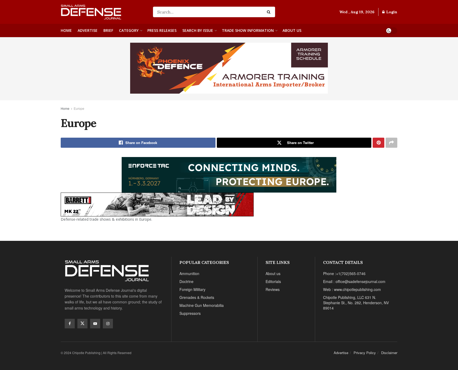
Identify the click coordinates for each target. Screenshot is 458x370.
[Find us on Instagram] (108, 323)
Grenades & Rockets (196, 297)
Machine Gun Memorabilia (201, 305)
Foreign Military (192, 289)
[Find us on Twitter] (82, 323)
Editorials (273, 281)
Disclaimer (389, 352)
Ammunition (189, 273)
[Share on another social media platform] (391, 143)
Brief (108, 30)
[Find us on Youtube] (95, 323)
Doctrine (186, 281)
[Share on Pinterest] (378, 143)
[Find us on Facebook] (70, 323)
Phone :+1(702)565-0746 (344, 273)
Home (66, 30)
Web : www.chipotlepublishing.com (352, 289)
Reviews (273, 289)
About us (292, 30)
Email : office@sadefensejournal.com (354, 281)
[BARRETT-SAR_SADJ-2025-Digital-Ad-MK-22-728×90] (157, 203)
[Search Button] (269, 12)
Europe (79, 108)
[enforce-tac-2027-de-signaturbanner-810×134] (229, 174)
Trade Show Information (248, 30)
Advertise (88, 30)
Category (129, 30)
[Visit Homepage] (103, 12)
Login (391, 12)
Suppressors (190, 313)
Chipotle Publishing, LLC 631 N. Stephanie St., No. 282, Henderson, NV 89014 (356, 303)
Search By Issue (197, 30)
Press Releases (162, 30)
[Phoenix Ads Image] (229, 67)
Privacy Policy (365, 352)
